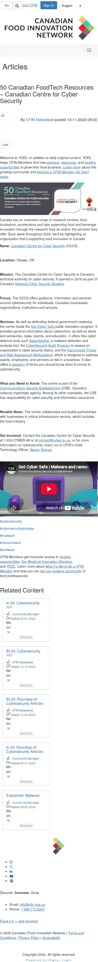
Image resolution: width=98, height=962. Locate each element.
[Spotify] (12, 880)
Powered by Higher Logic (49, 960)
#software (7, 549)
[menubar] (31, 4)
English (67, 5)
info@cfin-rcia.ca (32, 904)
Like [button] (5, 144)
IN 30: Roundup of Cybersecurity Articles (24, 701)
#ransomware (10, 542)
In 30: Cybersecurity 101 (23, 605)
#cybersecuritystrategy (17, 528)
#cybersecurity (11, 521)
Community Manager (25, 614)
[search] (17, 5)
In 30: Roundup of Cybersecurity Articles (24, 749)
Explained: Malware (23, 795)
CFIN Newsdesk (40, 119)
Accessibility (51, 937)
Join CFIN (29, 5)
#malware (7, 535)
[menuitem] (31, 4)
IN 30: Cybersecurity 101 (23, 653)
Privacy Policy (29, 937)
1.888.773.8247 (33, 909)
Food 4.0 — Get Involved (19, 921)
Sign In (49, 5)
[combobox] (71, 5)
